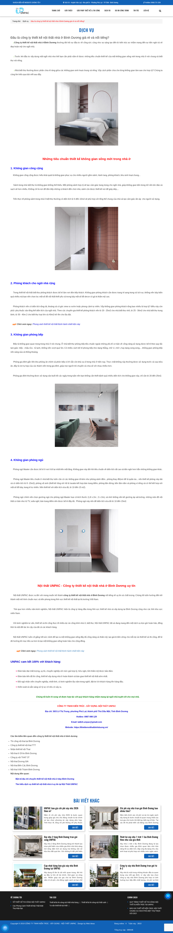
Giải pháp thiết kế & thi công (88, 10)
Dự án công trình (122, 10)
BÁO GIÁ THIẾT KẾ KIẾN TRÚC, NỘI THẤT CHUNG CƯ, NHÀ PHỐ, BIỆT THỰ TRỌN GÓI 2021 (146, 911)
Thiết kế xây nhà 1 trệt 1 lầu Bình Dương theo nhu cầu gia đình (139, 838)
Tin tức (136, 10)
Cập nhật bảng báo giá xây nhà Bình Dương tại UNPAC (61, 867)
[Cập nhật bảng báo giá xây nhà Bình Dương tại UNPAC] (28, 875)
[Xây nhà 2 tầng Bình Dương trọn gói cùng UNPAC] (28, 847)
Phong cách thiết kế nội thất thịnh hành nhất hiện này (60, 651)
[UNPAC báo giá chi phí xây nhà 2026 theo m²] (28, 818)
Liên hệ (146, 10)
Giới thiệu (68, 10)
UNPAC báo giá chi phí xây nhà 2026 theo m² (61, 809)
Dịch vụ (107, 10)
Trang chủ (56, 10)
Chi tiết (75, 827)
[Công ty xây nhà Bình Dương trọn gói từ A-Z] (104, 875)
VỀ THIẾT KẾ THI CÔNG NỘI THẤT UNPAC (29, 902)
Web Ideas (90, 924)
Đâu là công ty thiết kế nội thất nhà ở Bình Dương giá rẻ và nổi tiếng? (58, 21)
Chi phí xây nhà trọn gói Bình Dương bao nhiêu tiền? (139, 809)
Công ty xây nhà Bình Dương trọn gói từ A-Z (138, 867)
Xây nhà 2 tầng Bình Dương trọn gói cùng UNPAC (60, 838)
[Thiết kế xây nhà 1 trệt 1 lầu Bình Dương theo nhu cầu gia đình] (104, 847)
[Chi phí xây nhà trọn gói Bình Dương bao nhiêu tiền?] (104, 818)
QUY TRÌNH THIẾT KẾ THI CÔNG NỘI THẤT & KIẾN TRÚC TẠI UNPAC (144, 903)
